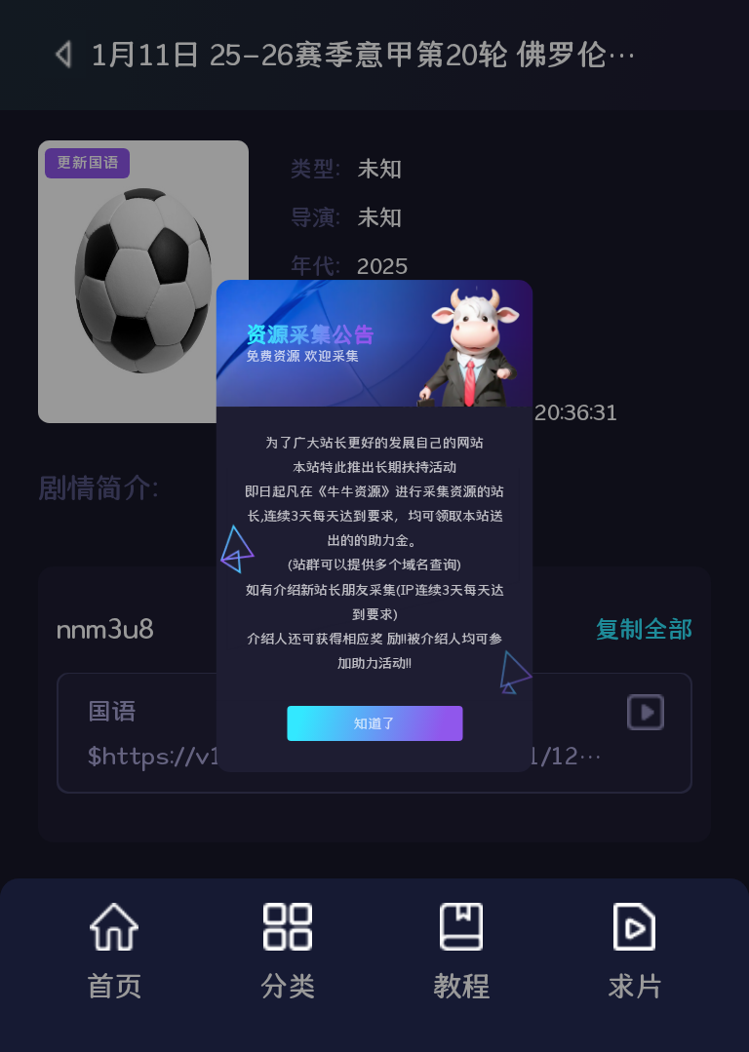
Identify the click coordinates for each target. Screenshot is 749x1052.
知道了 (374, 723)
